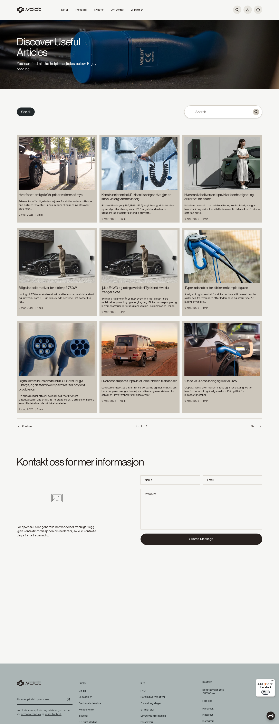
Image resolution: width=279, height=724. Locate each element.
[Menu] (272, 681)
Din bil (82, 690)
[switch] (265, 692)
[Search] (256, 112)
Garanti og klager (151, 703)
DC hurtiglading (88, 722)
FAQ (143, 690)
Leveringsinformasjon (153, 715)
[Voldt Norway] (29, 10)
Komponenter (87, 709)
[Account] (247, 10)
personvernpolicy (31, 714)
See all (25, 112)
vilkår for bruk (53, 714)
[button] (237, 10)
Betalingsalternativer (153, 697)
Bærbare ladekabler (90, 703)
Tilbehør (83, 715)
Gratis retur (147, 709)
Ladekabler (85, 697)
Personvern (147, 722)
